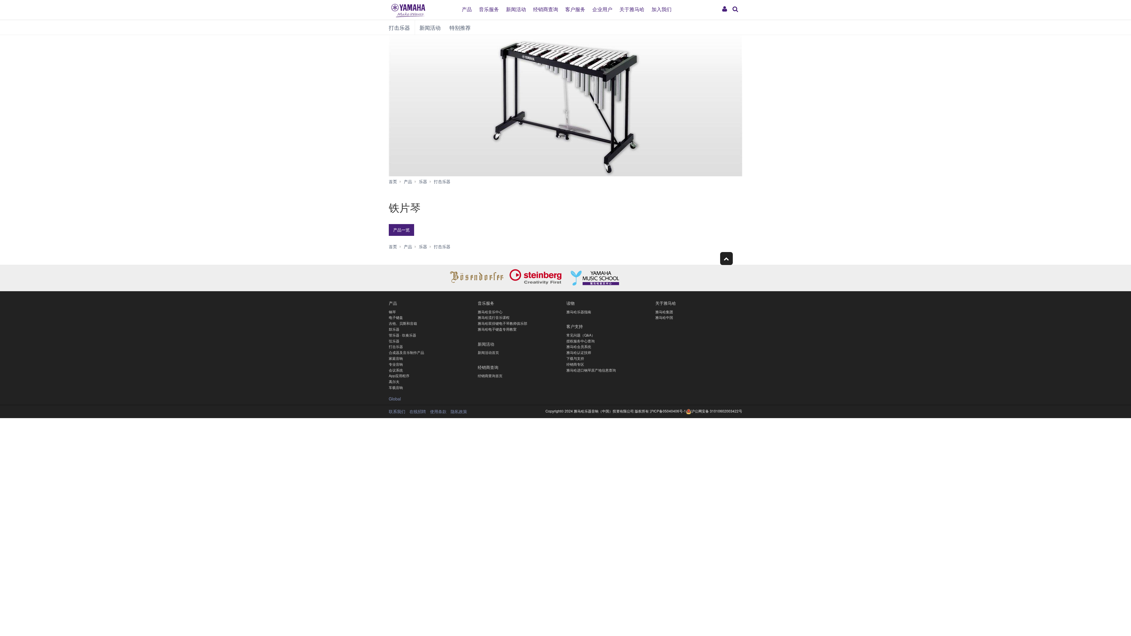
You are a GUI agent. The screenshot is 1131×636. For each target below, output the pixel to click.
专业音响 (396, 364)
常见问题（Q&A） (580, 334)
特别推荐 (460, 27)
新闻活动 (516, 8)
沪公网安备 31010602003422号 (716, 410)
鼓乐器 (394, 329)
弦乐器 (394, 340)
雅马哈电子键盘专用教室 (497, 329)
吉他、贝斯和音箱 (403, 323)
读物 (570, 303)
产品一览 (401, 230)
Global (395, 399)
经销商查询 (545, 8)
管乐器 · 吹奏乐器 (402, 334)
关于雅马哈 (631, 8)
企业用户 (602, 8)
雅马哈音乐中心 (490, 311)
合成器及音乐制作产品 (406, 352)
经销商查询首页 (490, 375)
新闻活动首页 (488, 352)
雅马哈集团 (664, 311)
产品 (467, 8)
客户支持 (574, 326)
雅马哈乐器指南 (578, 311)
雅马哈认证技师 (578, 352)
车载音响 (396, 387)
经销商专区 (575, 364)
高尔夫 (394, 381)
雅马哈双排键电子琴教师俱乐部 (502, 323)
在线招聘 (417, 411)
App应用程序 (399, 375)
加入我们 (662, 8)
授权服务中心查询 (580, 340)
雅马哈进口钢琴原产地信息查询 (591, 369)
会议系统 (396, 369)
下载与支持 (575, 358)
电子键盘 (396, 317)
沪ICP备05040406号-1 (668, 410)
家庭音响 (396, 358)
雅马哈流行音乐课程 (494, 317)
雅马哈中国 (664, 317)
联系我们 (397, 411)
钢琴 (392, 311)
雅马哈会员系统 (578, 346)
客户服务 (575, 8)
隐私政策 (459, 411)
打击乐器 (399, 27)
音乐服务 (489, 8)
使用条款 (438, 411)
